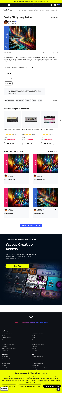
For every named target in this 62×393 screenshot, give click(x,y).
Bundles (34, 337)
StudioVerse (34, 339)
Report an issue (54, 17)
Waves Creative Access (37, 333)
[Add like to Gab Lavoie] (27, 175)
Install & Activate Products (38, 344)
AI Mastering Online (6, 363)
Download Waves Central (38, 342)
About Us (34, 361)
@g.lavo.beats (12, 23)
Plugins (33, 335)
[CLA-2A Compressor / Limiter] (31, 119)
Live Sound (34, 346)
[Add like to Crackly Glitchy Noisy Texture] (32, 67)
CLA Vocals (4, 346)
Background (19, 100)
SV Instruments (44, 10)
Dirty (34, 100)
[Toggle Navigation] (9, 5)
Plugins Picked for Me (7, 361)
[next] (59, 120)
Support (4, 365)
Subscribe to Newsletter (37, 356)
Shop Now (45, 1)
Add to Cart (10, 143)
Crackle (28, 100)
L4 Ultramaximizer (6, 337)
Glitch (40, 100)
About (18, 10)
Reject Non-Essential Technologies (30, 386)
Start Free (17, 266)
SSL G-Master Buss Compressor (9, 350)
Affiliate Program (6, 367)
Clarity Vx (4, 339)
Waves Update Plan (6, 358)
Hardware (34, 348)
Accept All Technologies (52, 386)
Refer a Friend (35, 350)
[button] (4, 389)
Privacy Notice (35, 365)
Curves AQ (4, 335)
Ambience (11, 100)
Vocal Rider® (5, 342)
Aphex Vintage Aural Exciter (12, 129)
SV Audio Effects (33, 10)
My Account (5, 356)
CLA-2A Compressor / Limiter (30, 129)
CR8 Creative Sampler (47, 129)
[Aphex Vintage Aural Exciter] (12, 119)
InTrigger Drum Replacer (8, 344)
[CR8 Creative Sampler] (49, 119)
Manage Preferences (9, 386)
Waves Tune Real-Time (7, 333)
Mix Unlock (54, 10)
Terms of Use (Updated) (37, 363)
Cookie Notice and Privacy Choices (40, 367)
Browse (24, 10)
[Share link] (50, 53)
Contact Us (34, 358)
